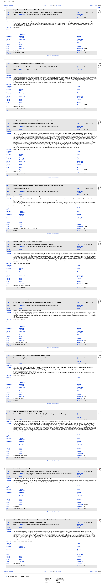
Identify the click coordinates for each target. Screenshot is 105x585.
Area (7, 48)
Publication (22, 14)
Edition (79, 43)
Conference (80, 48)
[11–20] (59, 5)
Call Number (8, 53)
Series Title (22, 39)
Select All (6, 5)
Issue (20, 17)
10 (54, 5)
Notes (7, 50)
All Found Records (12, 576)
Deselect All (11, 5)
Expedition (21, 48)
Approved (79, 50)
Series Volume (8, 43)
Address (8, 27)
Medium (79, 46)
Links (99, 7)
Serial (78, 52)
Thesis (78, 29)
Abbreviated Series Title (80, 40)
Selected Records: (25, 576)
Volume (8, 17)
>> (56, 5)
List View (91, 5)
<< (45, 5)
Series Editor (8, 40)
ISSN (7, 46)
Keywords (8, 19)
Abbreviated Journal (80, 15)
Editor (78, 33)
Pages (78, 17)
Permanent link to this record (52, 55)
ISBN (20, 46)
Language (8, 36)
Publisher (8, 33)
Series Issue (20, 43)
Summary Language (21, 37)
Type (78, 12)
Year (7, 14)
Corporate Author (8, 30)
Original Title (79, 37)
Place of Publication (22, 33)
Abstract (8, 22)
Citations (95, 5)
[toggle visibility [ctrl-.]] (4, 575)
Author (8, 10)
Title (7, 12)
